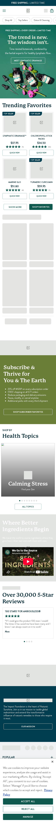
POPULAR (8, 757)
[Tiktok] (39, 747)
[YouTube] (51, 747)
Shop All (8, 20)
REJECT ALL (28, 809)
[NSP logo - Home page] (28, 10)
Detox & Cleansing (41, 20)
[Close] (52, 761)
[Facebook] (27, 747)
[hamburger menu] (4, 10)
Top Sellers (23, 20)
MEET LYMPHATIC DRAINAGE (28, 60)
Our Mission (28, 726)
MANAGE (28, 817)
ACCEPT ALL (28, 801)
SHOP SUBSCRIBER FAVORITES (28, 411)
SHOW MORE (15, 207)
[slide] (19, 500)
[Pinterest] (45, 747)
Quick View (15, 152)
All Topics (28, 506)
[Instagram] (33, 747)
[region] (28, 791)
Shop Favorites (40, 206)
